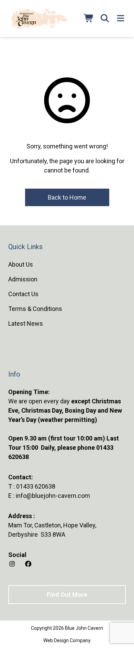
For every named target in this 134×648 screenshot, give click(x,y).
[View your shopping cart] (89, 18)
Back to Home (67, 197)
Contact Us (23, 294)
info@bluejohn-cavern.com (53, 495)
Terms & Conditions (35, 308)
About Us (20, 264)
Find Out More (67, 594)
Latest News (25, 323)
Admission (22, 279)
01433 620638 (35, 486)
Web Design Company (67, 640)
